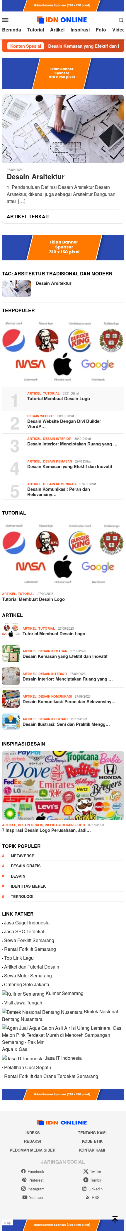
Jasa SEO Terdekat (24, 931)
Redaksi (32, 1141)
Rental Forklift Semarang (30, 949)
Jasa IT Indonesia (63, 1057)
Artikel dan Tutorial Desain (31, 966)
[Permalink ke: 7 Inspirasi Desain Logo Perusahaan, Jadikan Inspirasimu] (63, 785)
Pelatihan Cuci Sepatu (27, 1067)
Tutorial (51, 393)
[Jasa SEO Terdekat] (2, 931)
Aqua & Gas (14, 1049)
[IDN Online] (63, 19)
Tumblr (95, 1180)
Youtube (36, 1197)
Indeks (32, 1132)
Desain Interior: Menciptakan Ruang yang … (72, 443)
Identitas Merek (28, 886)
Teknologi (22, 896)
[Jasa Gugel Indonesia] (2, 922)
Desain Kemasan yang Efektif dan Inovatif (80, 46)
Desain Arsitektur (35, 176)
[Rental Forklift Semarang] (2, 949)
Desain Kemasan (57, 461)
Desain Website (41, 416)
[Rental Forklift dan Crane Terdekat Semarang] (2, 1076)
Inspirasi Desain (59, 825)
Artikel (34, 393)
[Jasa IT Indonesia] (23, 1057)
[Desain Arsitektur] (63, 128)
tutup (7, 1222)
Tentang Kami (92, 1132)
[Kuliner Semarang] (23, 993)
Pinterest (36, 1180)
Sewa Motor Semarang (28, 975)
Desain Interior (57, 438)
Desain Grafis (30, 825)
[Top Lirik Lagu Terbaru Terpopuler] (2, 957)
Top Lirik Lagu (19, 957)
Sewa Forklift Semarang (29, 940)
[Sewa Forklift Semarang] (2, 940)
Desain (18, 876)
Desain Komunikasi (59, 484)
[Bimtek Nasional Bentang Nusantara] (42, 1011)
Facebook (36, 1171)
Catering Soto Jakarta (26, 984)
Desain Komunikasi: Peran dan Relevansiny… (58, 491)
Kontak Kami (92, 1150)
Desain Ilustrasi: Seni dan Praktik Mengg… (66, 724)
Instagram (36, 1189)
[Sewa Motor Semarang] (2, 975)
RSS (96, 1197)
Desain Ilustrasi (53, 719)
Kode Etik (92, 1141)
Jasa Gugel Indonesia (27, 922)
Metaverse (22, 856)
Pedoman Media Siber (32, 1150)
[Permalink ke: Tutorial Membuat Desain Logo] (63, 352)
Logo (80, 825)
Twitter (95, 1171)
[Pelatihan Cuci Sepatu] (2, 1067)
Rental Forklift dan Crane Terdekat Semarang (51, 1076)
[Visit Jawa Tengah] (2, 1002)
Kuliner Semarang (65, 993)
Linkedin (95, 1189)
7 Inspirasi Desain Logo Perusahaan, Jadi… (46, 830)
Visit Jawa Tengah (23, 1002)
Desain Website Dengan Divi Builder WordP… (64, 423)
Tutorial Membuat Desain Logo (58, 398)
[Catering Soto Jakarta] (2, 984)
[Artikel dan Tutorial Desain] (2, 966)
